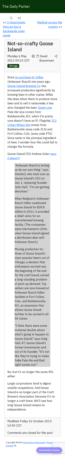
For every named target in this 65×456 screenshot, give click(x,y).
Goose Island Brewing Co (23, 86)
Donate (9, 445)
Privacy (50, 442)
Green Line (45, 107)
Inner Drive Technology (34, 442)
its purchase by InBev (29, 77)
